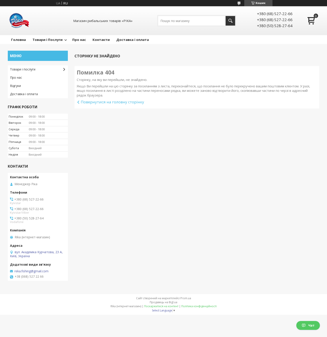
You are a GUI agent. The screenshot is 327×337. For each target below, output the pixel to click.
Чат (311, 325)
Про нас (79, 39)
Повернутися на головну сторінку (112, 101)
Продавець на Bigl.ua (163, 302)
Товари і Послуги (47, 39)
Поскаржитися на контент (161, 306)
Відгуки (15, 86)
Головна (18, 39)
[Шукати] (230, 21)
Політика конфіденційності (199, 306)
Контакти (101, 39)
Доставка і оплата (132, 39)
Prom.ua (185, 298)
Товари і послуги (22, 69)
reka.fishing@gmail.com (31, 271)
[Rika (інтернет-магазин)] (19, 21)
